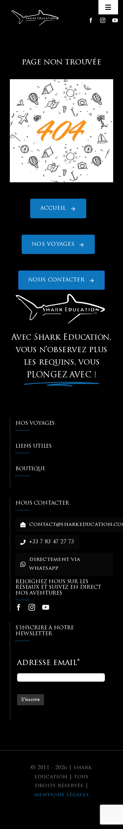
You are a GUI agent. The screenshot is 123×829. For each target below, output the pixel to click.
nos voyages (35, 423)
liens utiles (33, 446)
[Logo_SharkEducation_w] (36, 10)
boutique (30, 469)
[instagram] (102, 20)
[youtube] (115, 20)
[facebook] (90, 20)
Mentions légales (61, 795)
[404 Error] (61, 82)
